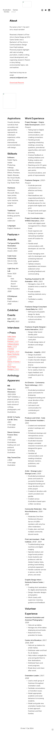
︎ (46, 10)
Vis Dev (6, 12)
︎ (49, 10)
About (13, 12)
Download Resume (17, 83)
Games (15, 10)
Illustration (7, 10)
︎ (42, 10)
